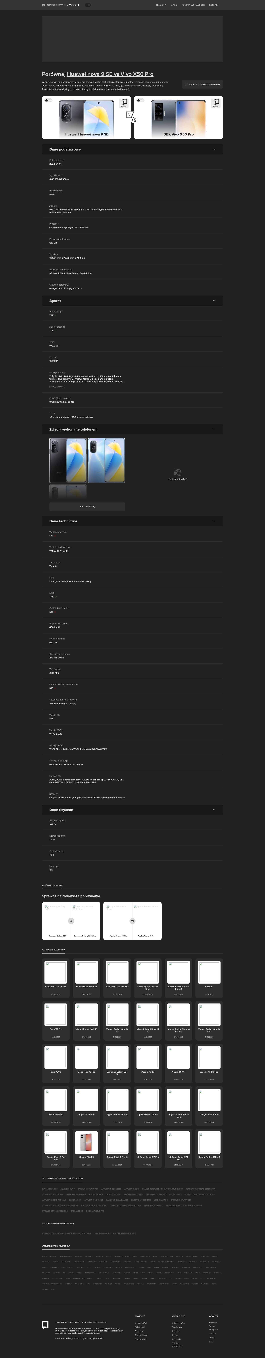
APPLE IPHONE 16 (131, 1189)
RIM (107, 1278)
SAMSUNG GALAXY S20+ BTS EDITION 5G (60, 1205)
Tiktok (212, 1337)
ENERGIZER (79, 1261)
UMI (88, 1283)
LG (64, 1272)
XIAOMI (195, 1283)
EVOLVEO (103, 1261)
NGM (135, 1272)
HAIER (45, 1267)
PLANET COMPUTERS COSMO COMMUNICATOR (162, 1189)
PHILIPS (45, 1278)
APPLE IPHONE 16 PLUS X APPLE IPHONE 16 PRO (114, 1233)
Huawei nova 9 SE (89, 74)
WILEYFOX (184, 1283)
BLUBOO (163, 1256)
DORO (55, 1261)
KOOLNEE (197, 1267)
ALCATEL (78, 1256)
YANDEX (205, 1283)
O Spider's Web (178, 1323)
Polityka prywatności (177, 1344)
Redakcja (176, 1331)
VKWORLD (151, 1283)
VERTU (118, 1283)
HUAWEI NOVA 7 (68, 1189)
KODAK (175, 1267)
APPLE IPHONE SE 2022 (111, 1189)
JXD (149, 1267)
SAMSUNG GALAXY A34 (52, 1194)
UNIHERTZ (97, 1283)
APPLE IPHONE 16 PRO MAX (54, 1200)
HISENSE (80, 1267)
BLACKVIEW (145, 1256)
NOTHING (169, 1272)
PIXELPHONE (57, 1278)
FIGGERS (127, 1261)
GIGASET (193, 1261)
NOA (143, 1272)
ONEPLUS (188, 1272)
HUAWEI (97, 1267)
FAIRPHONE (116, 1261)
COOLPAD (205, 1256)
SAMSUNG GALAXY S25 (181, 1200)
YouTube (212, 1333)
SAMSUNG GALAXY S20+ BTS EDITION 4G (184, 1205)
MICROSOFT (90, 1272)
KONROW (186, 1267)
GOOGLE (216, 1261)
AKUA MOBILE (66, 1256)
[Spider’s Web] (54, 5)
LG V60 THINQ (175, 1194)
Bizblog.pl (139, 1331)
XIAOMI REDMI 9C (50, 1189)
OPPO (197, 1272)
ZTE (52, 1289)
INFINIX (119, 1267)
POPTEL (90, 1278)
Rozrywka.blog (141, 1335)
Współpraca (177, 1327)
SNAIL (135, 1278)
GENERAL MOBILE (166, 1261)
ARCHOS (118, 1256)
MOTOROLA (104, 1272)
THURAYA (211, 1278)
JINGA (141, 1267)
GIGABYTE (181, 1261)
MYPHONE (116, 1272)
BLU (155, 1256)
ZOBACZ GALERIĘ (87, 506)
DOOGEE (46, 1261)
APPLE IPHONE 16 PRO (153, 1205)
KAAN (156, 1267)
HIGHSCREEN (67, 1267)
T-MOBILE (162, 1278)
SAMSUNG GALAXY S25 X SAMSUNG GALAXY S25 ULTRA (66, 1233)
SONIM (144, 1278)
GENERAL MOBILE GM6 (141, 1200)
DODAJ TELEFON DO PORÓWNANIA (204, 84)
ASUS (127, 1256)
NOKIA (151, 1272)
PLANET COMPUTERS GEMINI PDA (200, 1189)
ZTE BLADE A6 (77, 1211)
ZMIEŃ (124, 106)
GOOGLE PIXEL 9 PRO (95, 1211)
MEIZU (79, 1272)
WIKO (174, 1283)
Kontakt (175, 1335)
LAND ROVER (210, 1267)
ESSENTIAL (91, 1261)
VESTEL (140, 1283)
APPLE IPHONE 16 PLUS (76, 1194)
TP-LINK (68, 1283)
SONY (152, 1278)
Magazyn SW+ (141, 1323)
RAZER (100, 1278)
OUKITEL (218, 1272)
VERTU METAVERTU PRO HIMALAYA (125, 1205)
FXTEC (152, 1261)
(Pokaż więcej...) (57, 386)
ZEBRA (45, 1289)
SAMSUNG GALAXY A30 (156, 1194)
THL (202, 1278)
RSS (211, 1341)
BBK (135, 1256)
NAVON (127, 1272)
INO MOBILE (130, 1267)
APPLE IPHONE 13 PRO (132, 1194)
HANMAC (55, 1267)
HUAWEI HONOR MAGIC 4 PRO (94, 1205)
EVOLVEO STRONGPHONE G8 (55, 1211)
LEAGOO (46, 1272)
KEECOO (165, 1267)
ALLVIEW (99, 1256)
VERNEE (108, 1283)
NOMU (159, 1272)
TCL (171, 1278)
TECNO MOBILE (182, 1278)
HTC (89, 1267)
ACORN (53, 1256)
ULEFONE (79, 1283)
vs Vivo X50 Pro (133, 74)
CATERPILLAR (192, 1256)
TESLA (195, 1278)
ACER (44, 1256)
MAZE (71, 1272)
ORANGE (207, 1272)
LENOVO (56, 1272)
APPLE (109, 1256)
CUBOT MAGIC (75, 1200)
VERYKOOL (129, 1283)
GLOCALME (204, 1261)
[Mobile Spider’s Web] (73, 5)
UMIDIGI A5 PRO (161, 1200)
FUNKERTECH (140, 1261)
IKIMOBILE (108, 1267)
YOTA (214, 1283)
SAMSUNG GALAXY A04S (117, 1200)
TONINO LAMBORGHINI (52, 1283)
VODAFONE (164, 1283)
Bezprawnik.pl (141, 1339)
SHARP (127, 1278)
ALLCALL (89, 1256)
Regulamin (176, 1339)
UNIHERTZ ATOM (113, 1194)
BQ (171, 1256)
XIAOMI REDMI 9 (96, 1194)
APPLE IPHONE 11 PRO (93, 1200)
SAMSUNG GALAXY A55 (88, 1189)
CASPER (179, 1256)
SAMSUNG (116, 1278)
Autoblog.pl (140, 1327)
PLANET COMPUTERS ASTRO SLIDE (199, 1194)
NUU (179, 1272)
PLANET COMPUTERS (75, 1278)
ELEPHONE (66, 1261)
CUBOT (215, 1256)
